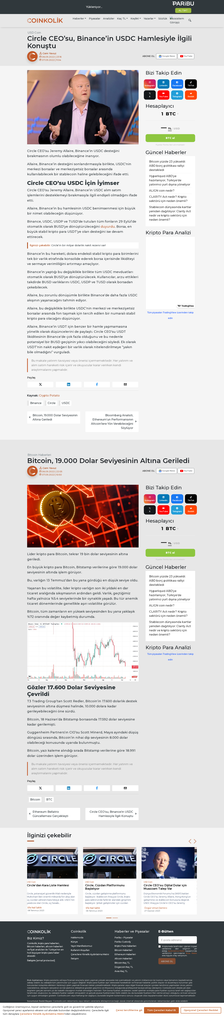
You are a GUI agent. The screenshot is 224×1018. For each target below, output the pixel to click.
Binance (35, 403)
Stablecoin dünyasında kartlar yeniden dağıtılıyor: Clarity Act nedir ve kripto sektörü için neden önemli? (170, 213)
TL (170, 128)
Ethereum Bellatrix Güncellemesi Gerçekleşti (50, 814)
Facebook (177, 85)
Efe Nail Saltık (37, 908)
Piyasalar (94, 18)
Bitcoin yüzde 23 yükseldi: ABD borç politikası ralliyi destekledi (167, 166)
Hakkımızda (77, 937)
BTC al (170, 138)
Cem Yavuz (49, 53)
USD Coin (34, 32)
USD (177, 128)
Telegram (177, 96)
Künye (74, 941)
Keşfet (135, 18)
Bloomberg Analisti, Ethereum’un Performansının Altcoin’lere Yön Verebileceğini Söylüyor (112, 422)
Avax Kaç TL (121, 971)
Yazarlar (148, 18)
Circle (51, 403)
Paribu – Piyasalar (124, 937)
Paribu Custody (123, 941)
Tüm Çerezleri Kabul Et (161, 1010)
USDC (66, 403)
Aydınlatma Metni (176, 951)
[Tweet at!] (40, 384)
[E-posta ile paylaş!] (125, 384)
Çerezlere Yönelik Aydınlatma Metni (90, 954)
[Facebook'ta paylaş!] (97, 384)
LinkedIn (163, 85)
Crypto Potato (49, 395)
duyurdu (108, 227)
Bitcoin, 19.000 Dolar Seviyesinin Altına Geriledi (55, 417)
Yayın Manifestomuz (81, 946)
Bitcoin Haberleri (39, 455)
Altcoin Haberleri (123, 958)
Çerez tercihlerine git (129, 1010)
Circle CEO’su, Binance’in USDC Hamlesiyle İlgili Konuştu (111, 814)
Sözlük (162, 18)
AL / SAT (183, 10)
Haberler (78, 18)
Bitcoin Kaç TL (122, 962)
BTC (49, 799)
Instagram (150, 85)
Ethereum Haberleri (125, 954)
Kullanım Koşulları (80, 950)
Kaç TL (121, 18)
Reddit (191, 96)
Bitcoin (35, 799)
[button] (189, 841)
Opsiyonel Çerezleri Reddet (201, 1010)
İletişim (75, 958)
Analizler (108, 18)
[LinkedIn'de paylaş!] (69, 384)
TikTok (191, 85)
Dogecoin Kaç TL (124, 967)
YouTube (163, 96)
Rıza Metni (191, 953)
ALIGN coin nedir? (161, 190)
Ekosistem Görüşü (177, 20)
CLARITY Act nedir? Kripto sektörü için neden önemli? (168, 199)
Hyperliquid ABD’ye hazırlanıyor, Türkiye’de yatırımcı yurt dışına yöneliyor (169, 180)
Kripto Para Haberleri (125, 946)
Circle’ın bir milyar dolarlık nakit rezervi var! (68, 245)
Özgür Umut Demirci (99, 908)
